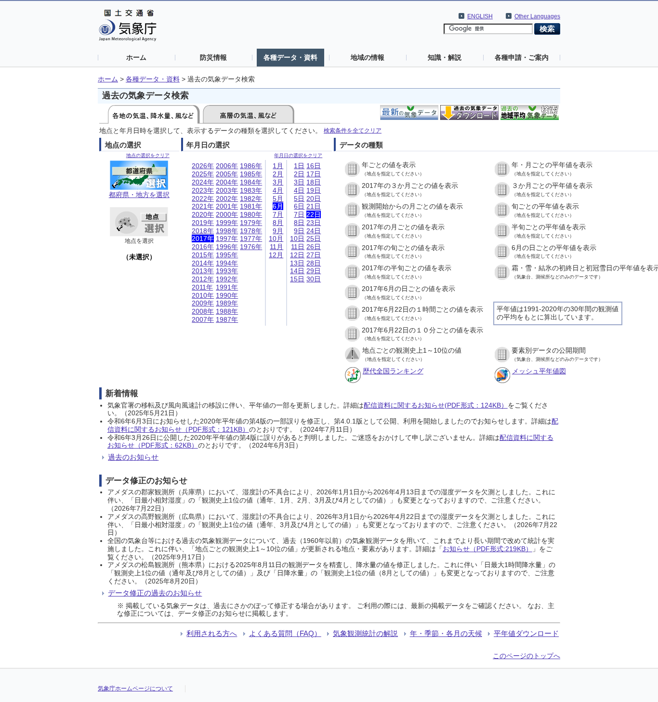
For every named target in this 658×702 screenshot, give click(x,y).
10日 (297, 238)
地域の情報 (367, 57)
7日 (299, 214)
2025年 (203, 174)
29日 (313, 271)
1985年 (251, 174)
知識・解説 (444, 57)
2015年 (203, 255)
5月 (278, 198)
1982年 (251, 198)
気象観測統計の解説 (365, 633)
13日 (297, 263)
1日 (299, 166)
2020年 (203, 214)
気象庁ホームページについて (135, 688)
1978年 (251, 231)
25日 (313, 238)
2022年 (203, 198)
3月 (278, 182)
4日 (299, 190)
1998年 (227, 231)
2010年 (203, 295)
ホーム (136, 57)
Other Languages (537, 16)
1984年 (251, 182)
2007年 (203, 319)
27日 (313, 255)
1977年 (251, 238)
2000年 (227, 214)
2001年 (227, 206)
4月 (278, 190)
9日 (299, 231)
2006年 (227, 166)
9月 (278, 231)
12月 (276, 255)
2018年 (203, 231)
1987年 (227, 319)
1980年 (251, 214)
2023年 (203, 190)
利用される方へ (211, 633)
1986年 (251, 166)
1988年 (227, 311)
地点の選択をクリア (148, 155)
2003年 (227, 190)
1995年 (227, 255)
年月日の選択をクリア (298, 155)
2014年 (203, 263)
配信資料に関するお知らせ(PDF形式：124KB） (436, 405)
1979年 (251, 222)
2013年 (203, 271)
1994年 (227, 263)
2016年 (203, 247)
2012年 (203, 279)
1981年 (251, 206)
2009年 (203, 303)
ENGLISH (480, 16)
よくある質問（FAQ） (285, 633)
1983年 (251, 190)
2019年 (203, 222)
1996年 (227, 247)
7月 (278, 214)
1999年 (227, 222)
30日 (313, 279)
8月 (278, 222)
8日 (299, 222)
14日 (297, 271)
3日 (299, 182)
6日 (299, 206)
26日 (313, 247)
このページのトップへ (526, 656)
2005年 (227, 174)
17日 (313, 174)
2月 (278, 174)
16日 (313, 166)
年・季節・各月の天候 (446, 633)
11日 (297, 247)
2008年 (203, 311)
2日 (299, 174)
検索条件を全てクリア (353, 130)
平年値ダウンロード (526, 633)
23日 (313, 222)
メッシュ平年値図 (539, 371)
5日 (299, 198)
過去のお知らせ (133, 457)
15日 (297, 279)
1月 (278, 166)
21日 (313, 206)
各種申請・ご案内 (522, 57)
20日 (313, 198)
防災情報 (213, 57)
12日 (297, 255)
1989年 (227, 303)
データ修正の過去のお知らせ (155, 593)
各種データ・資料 (290, 57)
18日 (313, 182)
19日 (313, 190)
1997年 (227, 238)
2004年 (227, 182)
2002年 (227, 198)
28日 (313, 263)
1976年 (251, 247)
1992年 (227, 279)
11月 (276, 247)
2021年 (203, 206)
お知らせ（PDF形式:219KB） (487, 549)
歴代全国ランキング (393, 371)
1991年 (227, 287)
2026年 (203, 166)
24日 (313, 231)
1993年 (227, 271)
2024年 (203, 182)
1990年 (227, 295)
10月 (276, 238)
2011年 (202, 287)
